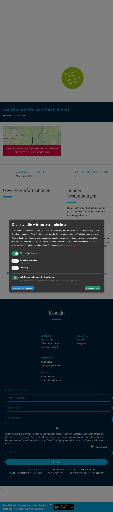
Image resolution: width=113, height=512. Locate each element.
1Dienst (24, 256)
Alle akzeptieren (93, 288)
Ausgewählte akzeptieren (22, 288)
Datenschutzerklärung (70, 245)
